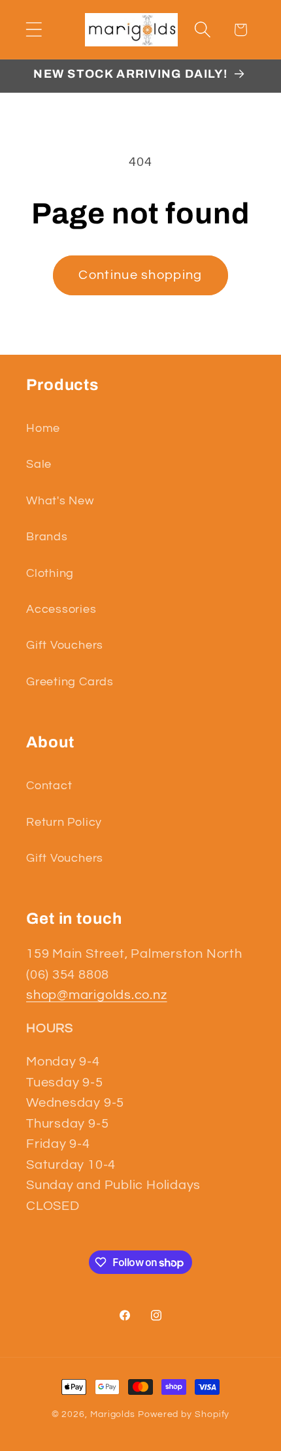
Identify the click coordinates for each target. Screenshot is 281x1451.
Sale (39, 464)
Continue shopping (140, 275)
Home (43, 428)
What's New (60, 501)
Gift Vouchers (64, 645)
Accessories (61, 609)
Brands (47, 536)
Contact (49, 785)
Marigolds (112, 1414)
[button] (33, 29)
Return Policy (64, 822)
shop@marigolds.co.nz (96, 995)
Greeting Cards (70, 682)
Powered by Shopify (183, 1414)
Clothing (50, 573)
